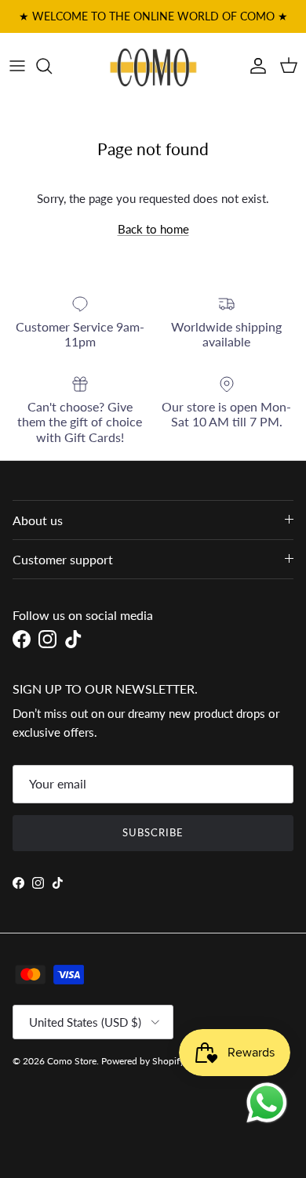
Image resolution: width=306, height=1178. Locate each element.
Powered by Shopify (142, 1061)
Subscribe (153, 832)
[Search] (52, 66)
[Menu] (17, 66)
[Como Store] (153, 66)
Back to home (153, 229)
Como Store (72, 1061)
